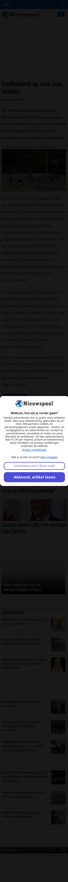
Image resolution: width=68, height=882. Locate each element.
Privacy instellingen (34, 450)
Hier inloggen (49, 457)
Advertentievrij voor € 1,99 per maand (34, 465)
